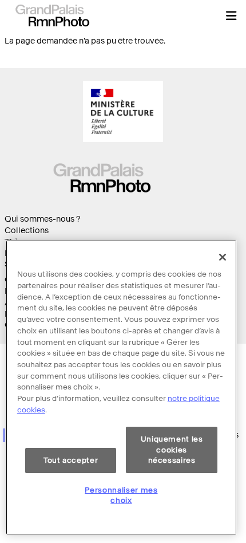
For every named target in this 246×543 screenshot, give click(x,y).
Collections (27, 230)
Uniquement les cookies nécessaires (172, 449)
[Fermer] (222, 257)
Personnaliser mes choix (121, 495)
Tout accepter (70, 460)
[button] (231, 15)
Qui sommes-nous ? (42, 219)
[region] (121, 387)
